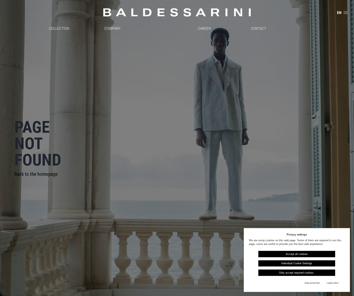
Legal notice (333, 283)
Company (112, 28)
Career (204, 28)
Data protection (312, 283)
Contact (258, 28)
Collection (59, 28)
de (346, 12)
